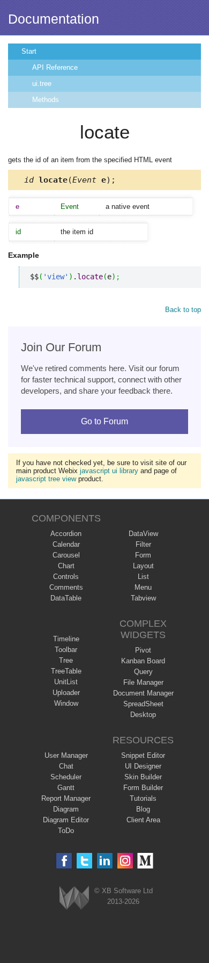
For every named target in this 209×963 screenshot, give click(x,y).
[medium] (145, 860)
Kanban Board (143, 661)
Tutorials (143, 798)
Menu (143, 587)
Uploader (66, 693)
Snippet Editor (143, 755)
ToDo (66, 831)
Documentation (53, 18)
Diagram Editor (66, 820)
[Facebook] (64, 860)
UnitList (66, 682)
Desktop (143, 715)
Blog (143, 809)
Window (66, 703)
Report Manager (66, 798)
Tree (66, 660)
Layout (143, 566)
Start (28, 51)
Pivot (143, 650)
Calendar (66, 544)
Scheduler (65, 777)
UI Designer (143, 766)
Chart (66, 566)
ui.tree (41, 83)
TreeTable (66, 671)
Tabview (143, 598)
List (143, 577)
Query (143, 672)
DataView (143, 534)
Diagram (66, 809)
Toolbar (66, 650)
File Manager (143, 682)
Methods (45, 100)
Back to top (183, 310)
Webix (74, 898)
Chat (66, 766)
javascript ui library (109, 471)
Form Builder (143, 788)
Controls (66, 577)
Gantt (65, 788)
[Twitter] (84, 860)
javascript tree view (46, 479)
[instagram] (125, 860)
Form (143, 555)
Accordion (65, 534)
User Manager (66, 755)
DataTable (65, 598)
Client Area (143, 820)
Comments (66, 587)
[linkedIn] (104, 860)
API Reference (55, 67)
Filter (143, 544)
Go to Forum (104, 421)
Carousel (66, 555)
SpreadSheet (143, 704)
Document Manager (143, 693)
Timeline (66, 639)
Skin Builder (143, 777)
